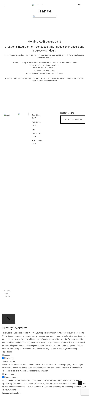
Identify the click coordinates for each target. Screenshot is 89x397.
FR (79, 5)
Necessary (9, 358)
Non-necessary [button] (8, 374)
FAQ (33, 129)
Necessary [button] (7, 355)
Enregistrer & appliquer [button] (12, 393)
